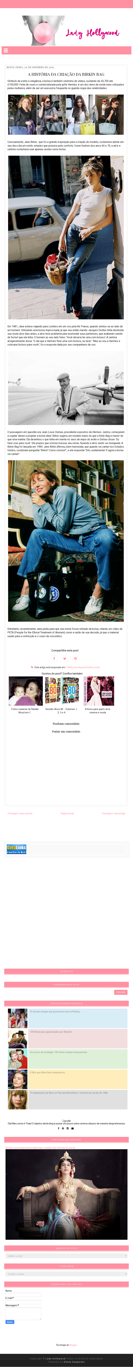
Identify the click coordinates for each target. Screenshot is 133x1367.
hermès (77, 667)
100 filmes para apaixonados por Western (51, 1032)
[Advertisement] (30, 914)
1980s (69, 667)
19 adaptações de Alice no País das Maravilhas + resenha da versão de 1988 (69, 1093)
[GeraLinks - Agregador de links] (16, 853)
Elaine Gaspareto (74, 1362)
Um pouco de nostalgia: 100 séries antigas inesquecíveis (58, 1052)
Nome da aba (23, 3)
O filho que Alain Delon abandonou (47, 1072)
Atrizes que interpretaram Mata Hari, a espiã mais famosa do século (40, 1147)
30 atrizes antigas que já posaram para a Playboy (55, 1011)
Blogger (73, 1345)
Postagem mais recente (20, 813)
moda (97, 667)
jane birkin (87, 667)
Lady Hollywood (56, 1358)
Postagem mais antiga (113, 813)
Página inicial (67, 813)
